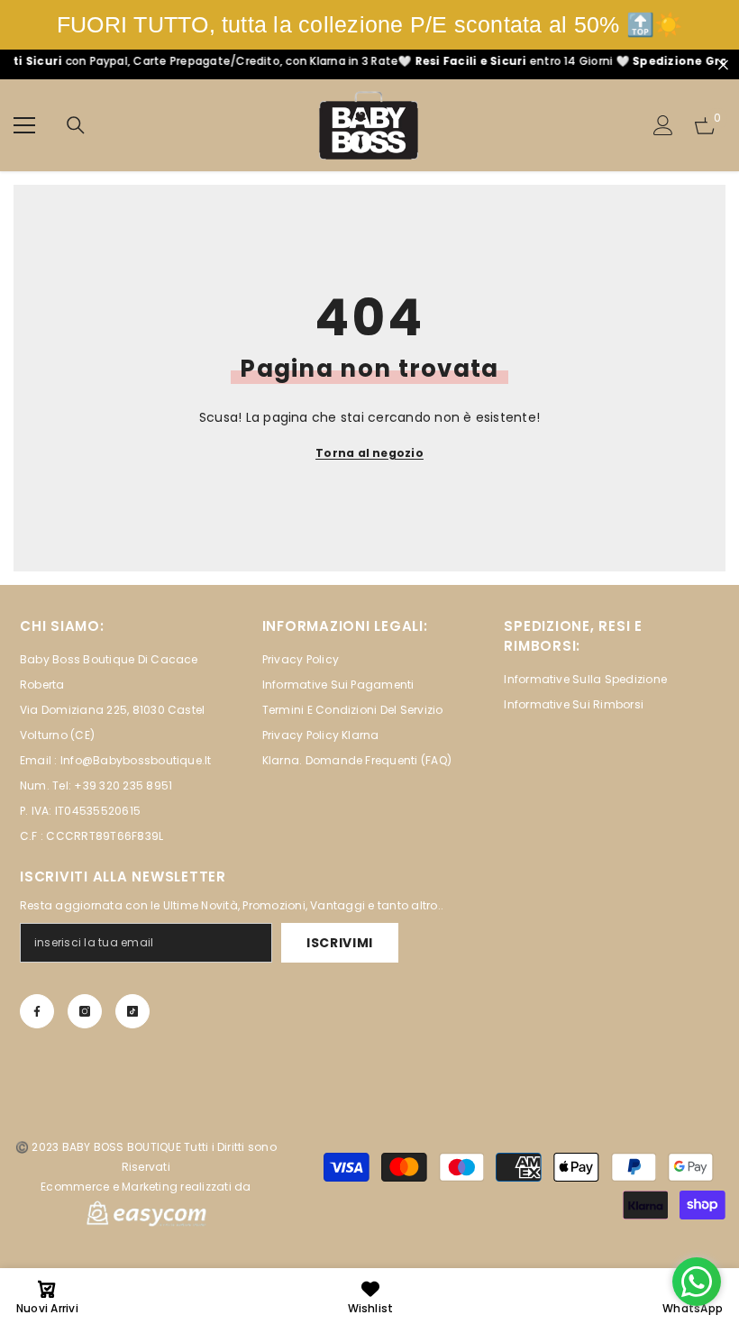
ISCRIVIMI (339, 943)
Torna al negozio (369, 453)
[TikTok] (132, 1011)
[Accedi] (663, 125)
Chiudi (723, 64)
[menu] (24, 125)
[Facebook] (37, 1011)
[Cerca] (76, 125)
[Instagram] (85, 1011)
